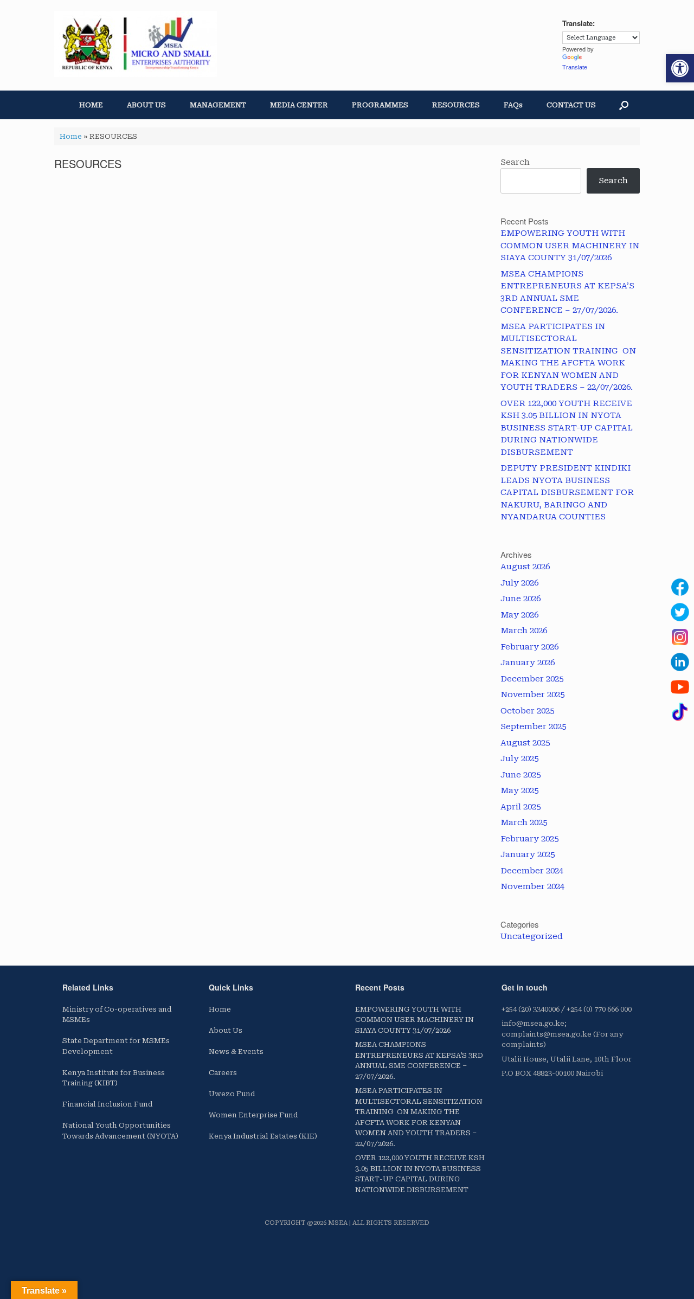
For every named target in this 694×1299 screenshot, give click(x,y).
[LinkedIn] (680, 662)
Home (71, 136)
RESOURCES (456, 105)
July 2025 (519, 758)
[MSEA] (135, 44)
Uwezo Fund (232, 1094)
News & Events (236, 1051)
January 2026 (527, 662)
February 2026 (529, 647)
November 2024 (532, 886)
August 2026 (525, 566)
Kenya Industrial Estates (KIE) (263, 1136)
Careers (223, 1073)
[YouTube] (680, 687)
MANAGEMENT (218, 105)
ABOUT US (146, 105)
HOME (91, 105)
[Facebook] (680, 587)
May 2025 (519, 790)
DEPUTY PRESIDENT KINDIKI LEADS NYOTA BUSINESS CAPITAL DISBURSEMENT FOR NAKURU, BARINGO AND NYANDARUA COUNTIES (567, 492)
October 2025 (527, 711)
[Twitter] (680, 612)
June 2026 (520, 598)
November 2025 (532, 694)
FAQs (513, 105)
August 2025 (525, 743)
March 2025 (523, 822)
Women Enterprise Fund (253, 1115)
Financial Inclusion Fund (107, 1104)
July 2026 (519, 583)
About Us (225, 1030)
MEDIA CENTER (299, 105)
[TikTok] (680, 712)
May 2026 (519, 615)
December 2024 (531, 871)
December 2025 (531, 679)
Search (515, 162)
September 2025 (533, 726)
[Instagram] (680, 637)
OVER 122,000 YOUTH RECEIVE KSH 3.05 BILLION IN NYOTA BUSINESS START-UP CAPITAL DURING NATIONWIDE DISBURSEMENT (566, 427)
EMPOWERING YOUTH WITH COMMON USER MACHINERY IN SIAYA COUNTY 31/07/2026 (569, 245)
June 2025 (520, 775)
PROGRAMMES (380, 105)
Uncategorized (531, 936)
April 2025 (520, 807)
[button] (680, 68)
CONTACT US (571, 105)
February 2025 (529, 839)
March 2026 (523, 630)
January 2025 (527, 854)
